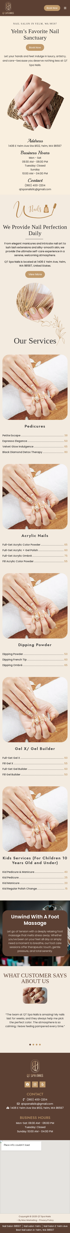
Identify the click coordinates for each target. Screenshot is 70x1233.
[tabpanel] (35, 1013)
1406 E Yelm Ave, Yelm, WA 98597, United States (42, 264)
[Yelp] (42, 1084)
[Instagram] (35, 1084)
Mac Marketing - (30, 1220)
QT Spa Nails (12, 262)
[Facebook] (27, 1084)
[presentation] (30, 1044)
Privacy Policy (46, 1220)
